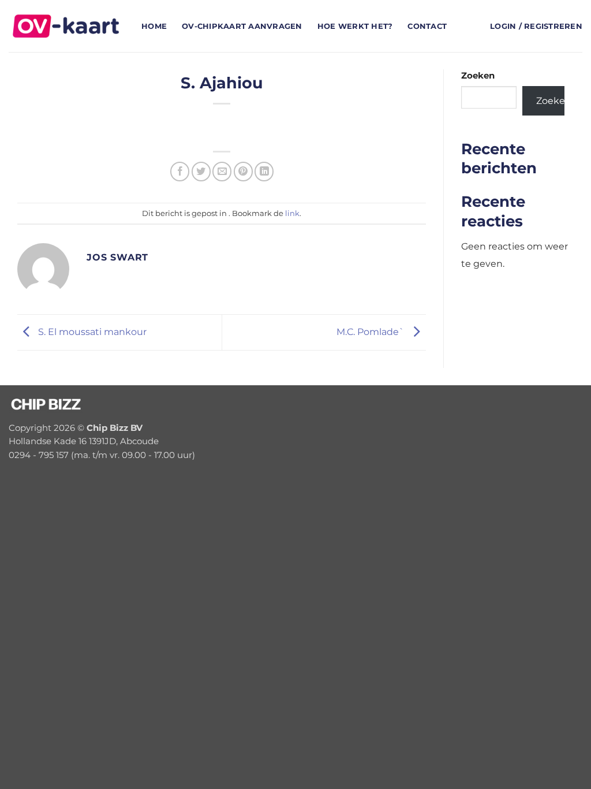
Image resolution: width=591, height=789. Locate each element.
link (292, 213)
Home (154, 26)
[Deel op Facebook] (179, 171)
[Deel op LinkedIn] (264, 171)
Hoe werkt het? (355, 26)
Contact (427, 26)
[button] (536, 26)
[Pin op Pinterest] (243, 171)
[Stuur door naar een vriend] (221, 171)
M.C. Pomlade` (371, 331)
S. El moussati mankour (91, 331)
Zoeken (478, 75)
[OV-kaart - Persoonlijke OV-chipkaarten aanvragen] (66, 26)
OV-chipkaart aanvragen (242, 26)
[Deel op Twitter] (201, 171)
